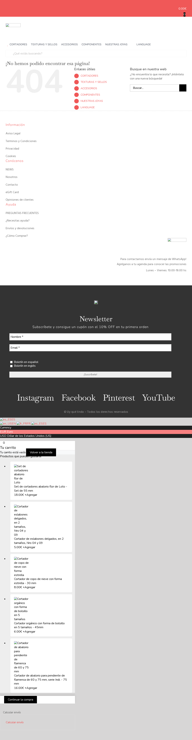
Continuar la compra (20, 699)
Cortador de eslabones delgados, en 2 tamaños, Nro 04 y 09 (39, 541)
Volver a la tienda (41, 452)
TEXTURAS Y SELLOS (94, 82)
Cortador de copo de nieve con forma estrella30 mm (38, 581)
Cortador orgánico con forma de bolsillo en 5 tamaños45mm (39, 625)
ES (13, 419)
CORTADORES (89, 76)
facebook (79, 397)
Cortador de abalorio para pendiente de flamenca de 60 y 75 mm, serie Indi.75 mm (40, 679)
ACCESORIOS (89, 88)
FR (29, 424)
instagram (35, 397)
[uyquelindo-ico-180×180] (13, 25)
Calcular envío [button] (15, 722)
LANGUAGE (88, 107)
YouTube (158, 397)
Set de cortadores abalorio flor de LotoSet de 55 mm (40, 489)
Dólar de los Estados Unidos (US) (29, 436)
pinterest (119, 397)
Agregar (31, 495)
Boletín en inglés (24, 366)
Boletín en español (25, 362)
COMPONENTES (90, 95)
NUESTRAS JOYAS (92, 101)
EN (14, 424)
